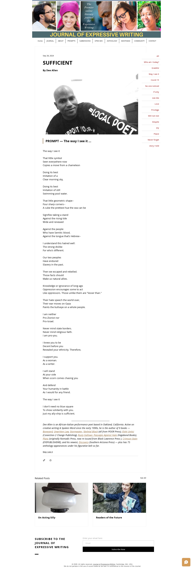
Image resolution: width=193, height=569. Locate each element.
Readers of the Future (109, 517)
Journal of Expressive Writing (104, 564)
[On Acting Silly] (61, 498)
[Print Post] (50, 460)
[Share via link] (44, 460)
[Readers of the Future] (119, 498)
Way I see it (48, 452)
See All (143, 478)
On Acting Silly (46, 517)
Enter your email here (92, 538)
